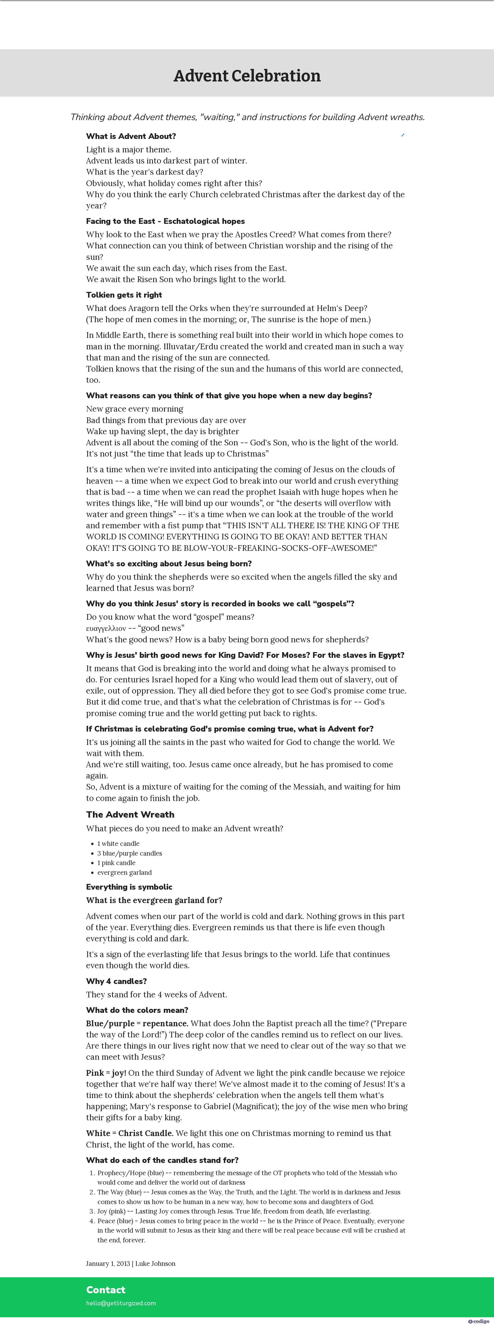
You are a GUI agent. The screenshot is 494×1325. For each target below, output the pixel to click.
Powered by (452, 1321)
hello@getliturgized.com (121, 1303)
